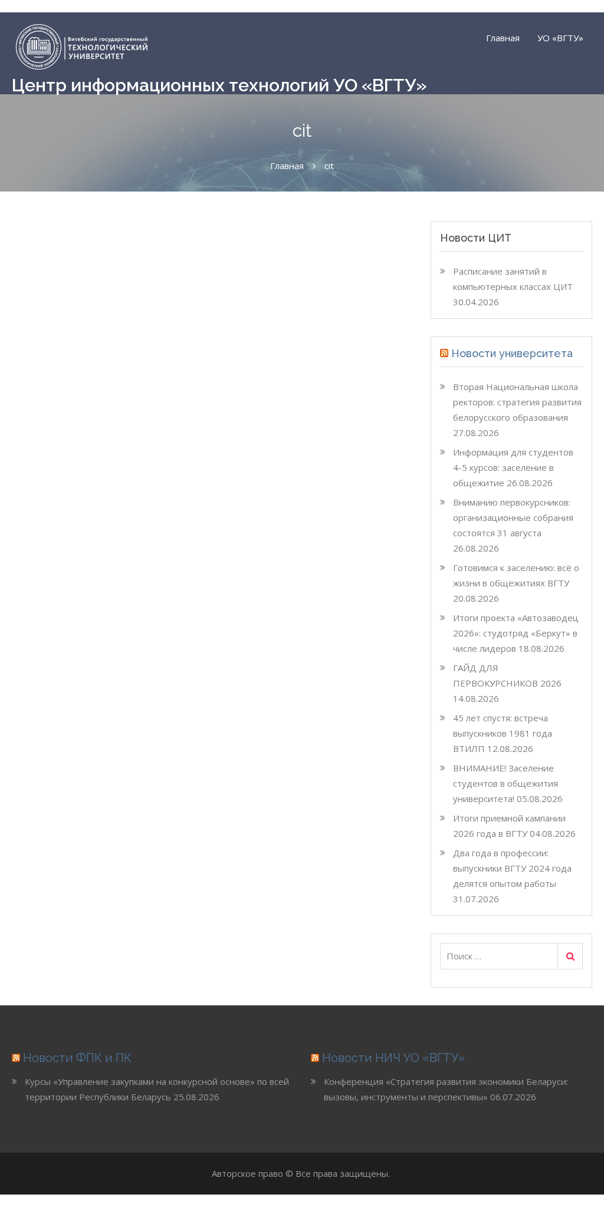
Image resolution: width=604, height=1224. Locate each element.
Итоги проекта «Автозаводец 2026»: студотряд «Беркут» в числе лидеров (516, 633)
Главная (503, 38)
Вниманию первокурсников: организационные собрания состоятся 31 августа (513, 517)
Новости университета (512, 353)
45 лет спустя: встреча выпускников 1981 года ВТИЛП (502, 733)
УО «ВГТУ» (560, 38)
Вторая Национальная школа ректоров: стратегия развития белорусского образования (517, 402)
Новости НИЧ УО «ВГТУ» (393, 1058)
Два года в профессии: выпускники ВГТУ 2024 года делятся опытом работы (512, 868)
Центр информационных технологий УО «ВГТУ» (219, 85)
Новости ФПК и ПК (77, 1058)
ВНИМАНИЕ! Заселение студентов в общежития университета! (505, 783)
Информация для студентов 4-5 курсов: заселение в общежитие (513, 467)
